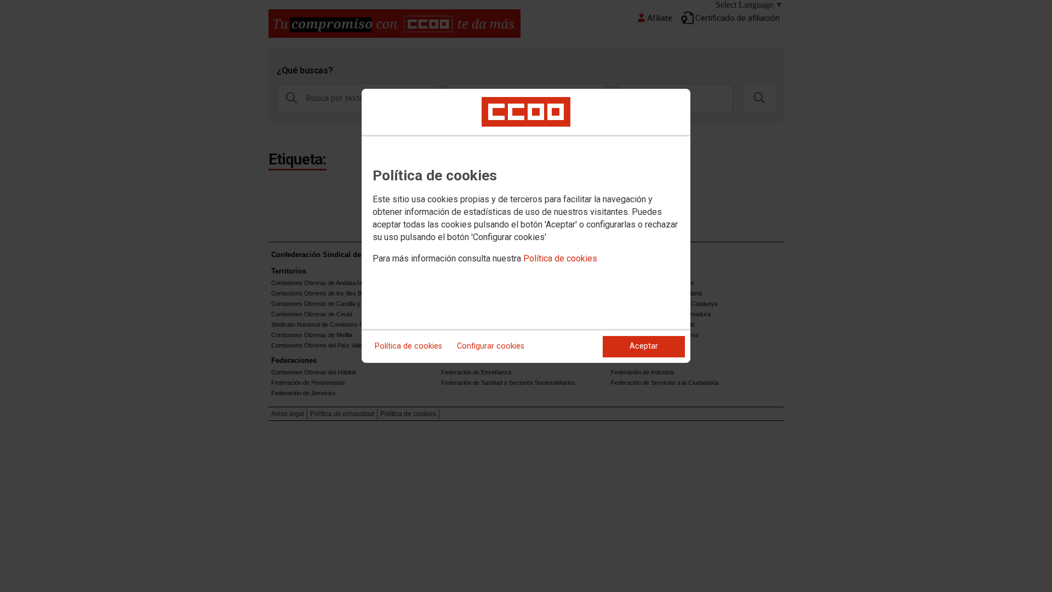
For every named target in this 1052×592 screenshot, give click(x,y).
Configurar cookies (490, 346)
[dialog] (526, 226)
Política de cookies (560, 258)
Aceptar (644, 346)
